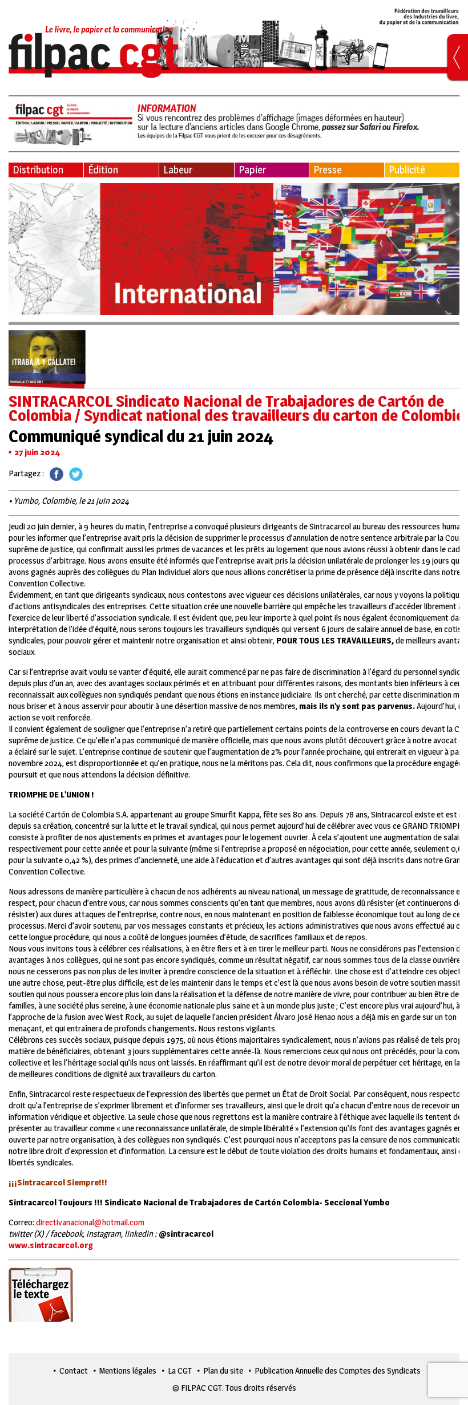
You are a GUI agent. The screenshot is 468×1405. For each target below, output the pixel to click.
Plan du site (223, 1370)
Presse (327, 170)
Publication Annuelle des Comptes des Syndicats (338, 1370)
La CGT (180, 1370)
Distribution (38, 170)
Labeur (177, 170)
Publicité (407, 170)
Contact (73, 1370)
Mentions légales (127, 1370)
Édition (103, 170)
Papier (252, 170)
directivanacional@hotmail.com (90, 1222)
